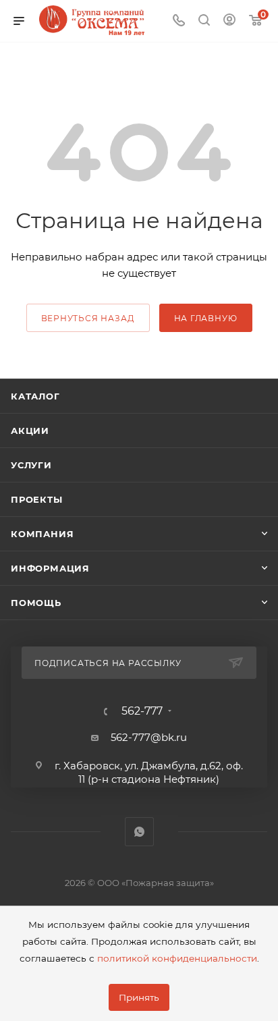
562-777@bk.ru (149, 737)
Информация (50, 568)
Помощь (36, 602)
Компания (42, 533)
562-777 (142, 711)
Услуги (31, 465)
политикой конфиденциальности (177, 958)
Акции (30, 430)
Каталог (35, 396)
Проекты (37, 499)
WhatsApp (139, 831)
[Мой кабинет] (229, 21)
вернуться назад (88, 318)
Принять (139, 997)
